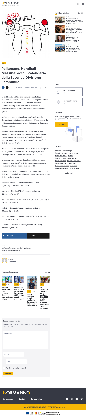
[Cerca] (78, 4)
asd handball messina (8, 248)
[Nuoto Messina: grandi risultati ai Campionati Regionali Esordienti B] (32, 282)
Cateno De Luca (73, 158)
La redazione (8, 399)
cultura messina (61, 158)
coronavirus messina (62, 166)
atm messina (75, 168)
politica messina (61, 163)
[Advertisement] (68, 68)
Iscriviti (61, 124)
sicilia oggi (72, 163)
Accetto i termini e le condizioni (17, 368)
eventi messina (74, 153)
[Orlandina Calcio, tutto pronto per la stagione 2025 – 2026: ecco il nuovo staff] (19, 279)
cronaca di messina (74, 161)
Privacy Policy (36, 399)
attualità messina (61, 153)
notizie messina (61, 161)
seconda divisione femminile (11, 250)
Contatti (22, 399)
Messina (58, 151)
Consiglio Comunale (62, 168)
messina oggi (68, 151)
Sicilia (71, 156)
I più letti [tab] (80, 13)
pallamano (27, 248)
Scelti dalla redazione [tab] (62, 13)
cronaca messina (61, 156)
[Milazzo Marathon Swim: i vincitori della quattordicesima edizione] (7, 279)
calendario (19, 248)
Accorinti (74, 166)
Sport (3, 63)
